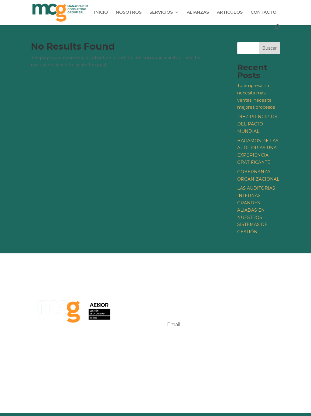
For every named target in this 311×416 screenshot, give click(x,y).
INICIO (101, 12)
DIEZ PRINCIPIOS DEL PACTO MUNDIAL (257, 124)
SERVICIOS (161, 12)
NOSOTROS (129, 12)
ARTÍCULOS (230, 12)
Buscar (269, 48)
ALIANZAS (198, 12)
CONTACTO (263, 12)
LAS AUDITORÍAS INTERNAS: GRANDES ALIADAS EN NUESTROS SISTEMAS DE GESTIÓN (256, 209)
